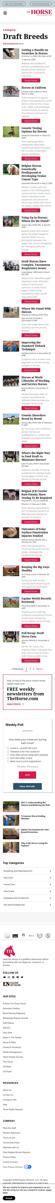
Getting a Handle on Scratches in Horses (35, 51)
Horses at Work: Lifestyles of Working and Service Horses (36, 380)
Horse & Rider (9, 1042)
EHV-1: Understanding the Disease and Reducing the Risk (35, 803)
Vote (27, 775)
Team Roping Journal (13, 1057)
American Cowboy (11, 1008)
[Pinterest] (13, 977)
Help (5, 1104)
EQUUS (6, 1028)
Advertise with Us (11, 1147)
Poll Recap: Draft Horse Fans (33, 634)
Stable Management (12, 1052)
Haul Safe (7, 1032)
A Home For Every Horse (14, 1003)
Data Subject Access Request (16, 1152)
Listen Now (31, 484)
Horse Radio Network (13, 1109)
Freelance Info (9, 1100)
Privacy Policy (9, 1157)
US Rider (7, 1066)
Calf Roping (8, 1023)
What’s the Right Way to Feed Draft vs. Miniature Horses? (36, 456)
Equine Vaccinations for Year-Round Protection (35, 830)
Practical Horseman (12, 1047)
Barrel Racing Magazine (14, 1013)
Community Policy (11, 1142)
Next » (40, 669)
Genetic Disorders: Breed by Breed (34, 416)
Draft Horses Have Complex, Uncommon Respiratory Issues (36, 265)
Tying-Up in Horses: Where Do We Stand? (36, 219)
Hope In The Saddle (12, 1037)
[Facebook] (18, 977)
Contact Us (8, 1095)
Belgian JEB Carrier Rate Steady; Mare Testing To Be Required (37, 494)
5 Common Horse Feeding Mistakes (33, 817)
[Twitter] (22, 977)
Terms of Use (9, 1137)
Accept (9, 1198)
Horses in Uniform (34, 87)
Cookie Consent (10, 1162)
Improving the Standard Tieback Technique (33, 346)
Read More (30, 80)
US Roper (7, 1071)
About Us (7, 1090)
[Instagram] (9, 977)
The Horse (8, 1062)
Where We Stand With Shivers (36, 310)
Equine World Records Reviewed (36, 600)
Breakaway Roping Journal (15, 1018)
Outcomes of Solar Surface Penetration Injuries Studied (35, 532)
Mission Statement (11, 1133)
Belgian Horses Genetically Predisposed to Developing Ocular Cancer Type (34, 172)
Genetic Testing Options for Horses (34, 129)
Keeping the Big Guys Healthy (35, 568)
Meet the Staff (9, 1128)
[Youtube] (4, 977)
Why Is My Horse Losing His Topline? (34, 844)
